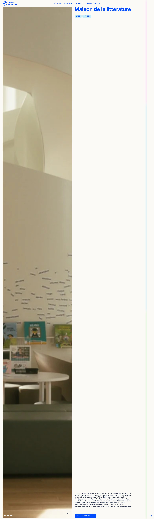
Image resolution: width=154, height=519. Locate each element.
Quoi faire (68, 3)
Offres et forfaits (93, 3)
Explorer (58, 3)
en (150, 516)
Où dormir (79, 3)
